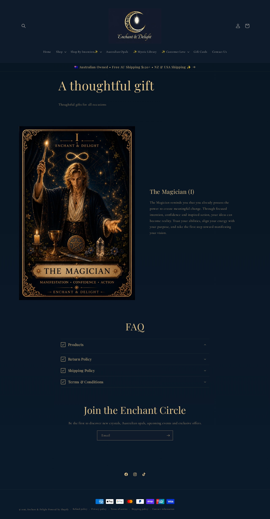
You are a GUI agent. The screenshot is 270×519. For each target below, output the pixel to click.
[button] (23, 26)
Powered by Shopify (58, 509)
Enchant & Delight (37, 509)
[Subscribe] (168, 435)
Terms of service (119, 509)
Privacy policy (99, 509)
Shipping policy (140, 509)
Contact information (163, 509)
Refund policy (80, 509)
